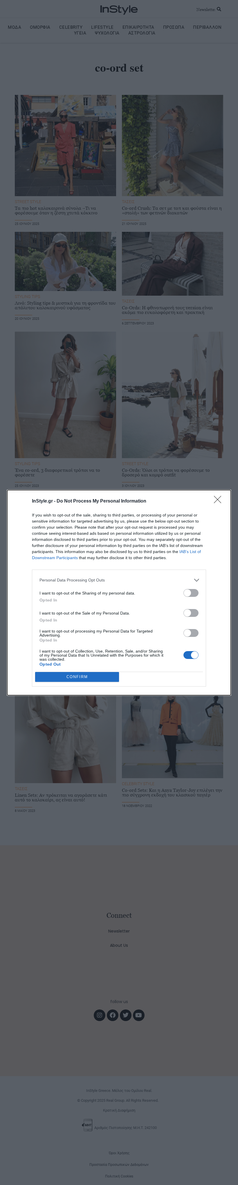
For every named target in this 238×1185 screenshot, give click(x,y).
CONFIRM (77, 677)
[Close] (219, 501)
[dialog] (119, 592)
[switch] (191, 593)
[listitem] (119, 580)
